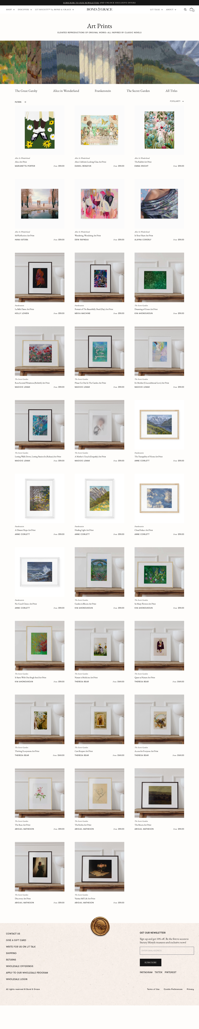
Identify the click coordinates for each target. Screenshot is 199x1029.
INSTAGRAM (146, 972)
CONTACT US (13, 934)
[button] (157, 9)
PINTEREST (170, 972)
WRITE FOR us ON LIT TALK (21, 947)
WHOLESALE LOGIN (16, 979)
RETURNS (11, 960)
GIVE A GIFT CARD (16, 940)
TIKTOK (159, 972)
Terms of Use (153, 989)
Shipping (11, 953)
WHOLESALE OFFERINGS (19, 966)
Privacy (190, 989)
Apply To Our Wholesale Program (27, 973)
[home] (99, 9)
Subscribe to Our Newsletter (81, 2)
